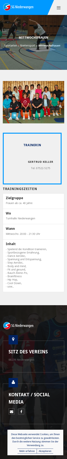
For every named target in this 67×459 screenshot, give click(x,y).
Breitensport (27, 45)
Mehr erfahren (27, 451)
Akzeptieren (45, 451)
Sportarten (10, 45)
